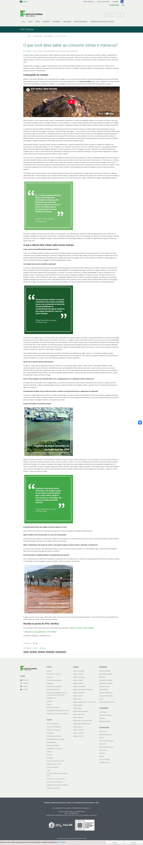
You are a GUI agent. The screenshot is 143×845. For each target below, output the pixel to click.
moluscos (33, 652)
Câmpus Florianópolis (79, 686)
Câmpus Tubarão (78, 730)
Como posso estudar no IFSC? (55, 761)
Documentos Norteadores (54, 686)
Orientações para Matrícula (55, 782)
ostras (26, 652)
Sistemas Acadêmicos (105, 692)
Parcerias (49, 755)
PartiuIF (49, 751)
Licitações (49, 701)
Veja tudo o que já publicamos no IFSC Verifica (40, 632)
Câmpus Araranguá (78, 671)
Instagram (26, 683)
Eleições (49, 704)
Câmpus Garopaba (78, 692)
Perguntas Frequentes (105, 734)
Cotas (48, 770)
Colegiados (50, 683)
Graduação (50, 733)
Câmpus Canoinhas (79, 677)
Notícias (101, 738)
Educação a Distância (53, 745)
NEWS (35, 648)
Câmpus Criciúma (78, 683)
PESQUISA (43, 648)
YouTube (25, 689)
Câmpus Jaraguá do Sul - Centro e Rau (84, 702)
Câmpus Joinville (78, 705)
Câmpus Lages (77, 708)
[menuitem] (23, 21)
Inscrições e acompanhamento (56, 779)
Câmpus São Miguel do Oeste (81, 724)
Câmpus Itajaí (77, 699)
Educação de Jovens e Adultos (55, 739)
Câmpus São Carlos (79, 714)
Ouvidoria (50, 677)
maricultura (50, 652)
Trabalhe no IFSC (52, 698)
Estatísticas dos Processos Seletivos (57, 785)
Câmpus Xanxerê (78, 736)
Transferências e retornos (54, 748)
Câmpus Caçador (78, 674)
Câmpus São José (78, 717)
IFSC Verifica (102, 750)
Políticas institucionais (53, 689)
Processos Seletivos (53, 767)
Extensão (102, 718)
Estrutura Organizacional (54, 680)
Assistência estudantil (105, 674)
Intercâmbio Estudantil (105, 683)
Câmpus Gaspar (78, 696)
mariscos (41, 652)
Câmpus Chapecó (78, 680)
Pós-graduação (51, 742)
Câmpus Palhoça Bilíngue (80, 711)
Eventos (101, 756)
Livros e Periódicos (104, 759)
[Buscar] (121, 14)
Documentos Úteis (104, 686)
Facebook (25, 680)
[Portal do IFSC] (31, 13)
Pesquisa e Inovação (105, 715)
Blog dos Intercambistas (106, 747)
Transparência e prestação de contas (58, 710)
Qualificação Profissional (54, 736)
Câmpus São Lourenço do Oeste (82, 720)
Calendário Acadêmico (105, 680)
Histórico (49, 671)
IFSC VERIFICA (27, 51)
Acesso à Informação (53, 707)
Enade (101, 699)
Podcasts (102, 753)
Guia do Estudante (104, 671)
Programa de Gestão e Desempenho (57, 713)
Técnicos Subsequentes (54, 730)
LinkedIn (25, 686)
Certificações (103, 712)
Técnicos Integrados (53, 724)
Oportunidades (103, 689)
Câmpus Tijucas (77, 727)
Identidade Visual (104, 762)
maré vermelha (60, 652)
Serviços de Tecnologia (106, 696)
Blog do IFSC (102, 744)
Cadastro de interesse (53, 788)
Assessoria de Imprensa (106, 741)
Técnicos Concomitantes (54, 727)
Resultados (50, 758)
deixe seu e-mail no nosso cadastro (82, 628)
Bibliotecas (102, 677)
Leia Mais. (62, 842)
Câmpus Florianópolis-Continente (83, 689)
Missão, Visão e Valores (54, 674)
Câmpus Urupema (78, 733)
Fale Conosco (103, 731)
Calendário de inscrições (54, 764)
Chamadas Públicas (105, 721)
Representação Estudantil (106, 702)
